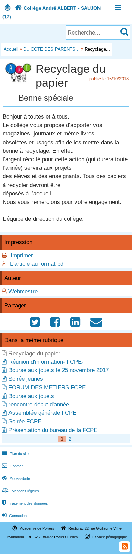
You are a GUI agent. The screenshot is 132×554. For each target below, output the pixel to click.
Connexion (14, 516)
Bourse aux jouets (31, 396)
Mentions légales (20, 491)
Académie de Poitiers (37, 528)
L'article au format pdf (37, 264)
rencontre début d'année (38, 404)
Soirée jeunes (25, 379)
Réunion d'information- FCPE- (46, 362)
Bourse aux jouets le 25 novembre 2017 (58, 370)
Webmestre (23, 291)
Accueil (11, 49)
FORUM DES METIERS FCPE (47, 387)
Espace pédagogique (109, 537)
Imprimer (21, 255)
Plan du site (15, 454)
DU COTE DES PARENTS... (51, 49)
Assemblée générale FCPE (42, 413)
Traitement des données (25, 503)
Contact (12, 466)
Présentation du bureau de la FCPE (52, 430)
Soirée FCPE (24, 421)
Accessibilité (16, 478)
